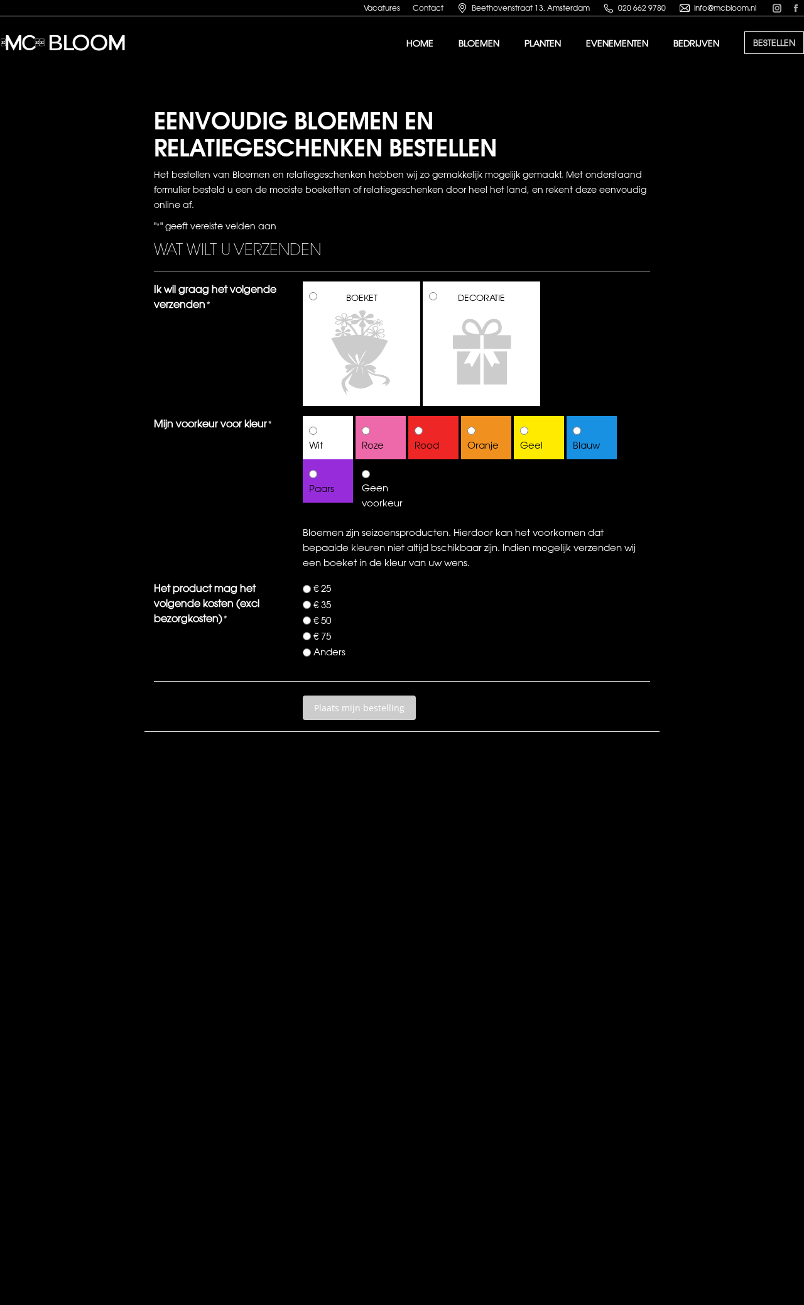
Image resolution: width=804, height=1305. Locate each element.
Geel (531, 445)
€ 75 (322, 636)
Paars (321, 488)
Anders (329, 652)
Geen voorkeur (380, 495)
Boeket (362, 297)
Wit (316, 445)
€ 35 (322, 605)
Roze (373, 445)
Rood (427, 445)
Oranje (483, 445)
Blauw (586, 445)
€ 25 (322, 588)
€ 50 (322, 620)
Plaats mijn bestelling (359, 708)
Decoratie (481, 297)
